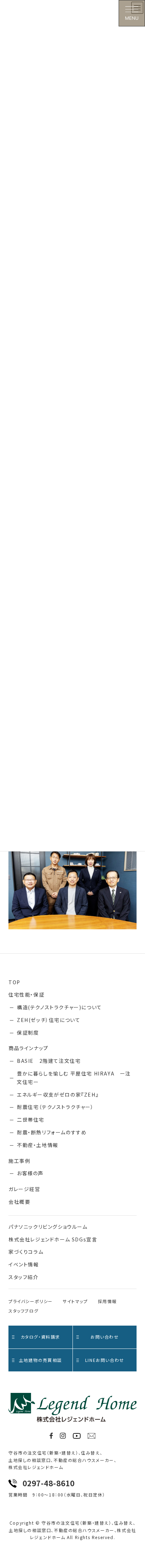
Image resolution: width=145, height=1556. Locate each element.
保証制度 (28, 1032)
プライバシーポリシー (30, 1301)
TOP (14, 982)
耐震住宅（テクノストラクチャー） (55, 1106)
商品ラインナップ (28, 1048)
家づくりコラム (25, 1251)
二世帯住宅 (30, 1119)
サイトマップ (75, 1301)
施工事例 (19, 1160)
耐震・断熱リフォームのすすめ (52, 1132)
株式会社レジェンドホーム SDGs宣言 (52, 1239)
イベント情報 (23, 1264)
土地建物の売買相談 (40, 1360)
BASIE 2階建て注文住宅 (49, 1060)
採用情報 (107, 1301)
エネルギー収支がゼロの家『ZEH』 (58, 1094)
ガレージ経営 (24, 1188)
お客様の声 (30, 1173)
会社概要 (19, 1201)
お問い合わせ (104, 1337)
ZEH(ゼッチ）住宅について (48, 1019)
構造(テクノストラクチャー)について (59, 1007)
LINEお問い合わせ (104, 1360)
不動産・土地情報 (37, 1144)
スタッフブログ (23, 1311)
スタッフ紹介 (23, 1277)
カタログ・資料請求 (40, 1337)
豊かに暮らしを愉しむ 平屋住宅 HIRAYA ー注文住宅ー (74, 1077)
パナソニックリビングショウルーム (48, 1226)
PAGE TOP (134, 1502)
